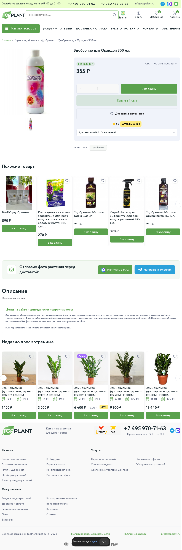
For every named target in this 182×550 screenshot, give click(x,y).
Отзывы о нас (131, 124)
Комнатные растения (14, 459)
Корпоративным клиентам (61, 498)
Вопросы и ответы (56, 504)
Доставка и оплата (91, 28)
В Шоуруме (52, 459)
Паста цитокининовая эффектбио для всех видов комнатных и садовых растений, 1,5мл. (54, 219)
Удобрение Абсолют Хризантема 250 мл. (161, 214)
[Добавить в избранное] (30, 180)
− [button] (81, 89)
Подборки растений (14, 475)
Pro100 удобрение (15, 212)
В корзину (148, 89)
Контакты (150, 28)
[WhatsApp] (176, 4)
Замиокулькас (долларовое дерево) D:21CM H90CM (90, 391)
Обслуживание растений (148, 465)
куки (92, 541)
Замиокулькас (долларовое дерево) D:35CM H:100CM (162, 391)
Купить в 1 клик (127, 101)
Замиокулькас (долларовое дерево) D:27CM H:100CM (126, 391)
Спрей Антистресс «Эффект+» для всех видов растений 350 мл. (125, 218)
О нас (5, 514)
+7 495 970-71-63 (81, 3)
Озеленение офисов (146, 459)
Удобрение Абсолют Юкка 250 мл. (89, 214)
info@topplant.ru (144, 4)
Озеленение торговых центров (108, 470)
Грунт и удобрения (26, 40)
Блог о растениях (125, 28)
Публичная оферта (133, 534)
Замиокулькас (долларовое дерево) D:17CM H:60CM (54, 391)
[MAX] (169, 4)
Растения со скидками (15, 509)
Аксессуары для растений (17, 481)
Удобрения (47, 40)
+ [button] (115, 89)
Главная (6, 40)
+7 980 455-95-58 (115, 3)
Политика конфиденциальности (89, 534)
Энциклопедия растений (16, 498)
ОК (103, 542)
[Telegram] (162, 4)
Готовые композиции (14, 465)
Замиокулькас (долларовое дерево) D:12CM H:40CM (18, 391)
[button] (176, 204)
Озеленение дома (100, 465)
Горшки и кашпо (55, 465)
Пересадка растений (102, 459)
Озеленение (171, 28)
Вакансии (7, 520)
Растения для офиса (57, 475)
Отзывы (66, 28)
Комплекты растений (58, 470)
